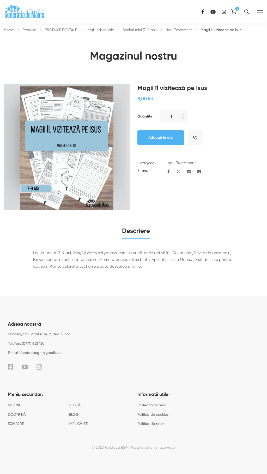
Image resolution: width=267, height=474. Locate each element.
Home (9, 30)
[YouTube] (213, 12)
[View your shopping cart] (235, 12)
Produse (29, 30)
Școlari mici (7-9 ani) (140, 30)
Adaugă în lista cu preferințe (195, 137)
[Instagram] (224, 12)
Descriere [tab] (136, 231)
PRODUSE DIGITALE (61, 30)
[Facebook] (203, 12)
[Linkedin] (188, 171)
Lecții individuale (100, 30)
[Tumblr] (199, 171)
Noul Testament (179, 30)
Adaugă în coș (160, 137)
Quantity (144, 116)
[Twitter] (178, 171)
